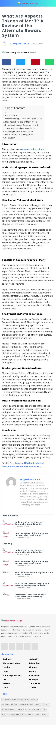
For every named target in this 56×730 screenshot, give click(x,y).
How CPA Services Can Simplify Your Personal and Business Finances (32, 585)
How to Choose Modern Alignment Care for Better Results (34, 574)
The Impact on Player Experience (20, 128)
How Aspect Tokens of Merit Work (21, 122)
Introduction (11, 115)
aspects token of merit (34, 149)
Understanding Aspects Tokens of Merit (23, 118)
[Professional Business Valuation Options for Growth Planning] (8, 597)
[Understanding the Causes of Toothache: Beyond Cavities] (8, 524)
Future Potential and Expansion (19, 134)
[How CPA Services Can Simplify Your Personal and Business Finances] (8, 586)
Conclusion (10, 138)
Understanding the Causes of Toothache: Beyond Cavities (29, 523)
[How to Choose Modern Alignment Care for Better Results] (8, 575)
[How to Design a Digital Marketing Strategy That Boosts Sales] (8, 535)
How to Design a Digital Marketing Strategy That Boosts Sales (31, 534)
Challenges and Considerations (19, 131)
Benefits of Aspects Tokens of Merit (21, 125)
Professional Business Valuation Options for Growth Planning (30, 596)
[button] (6, 62)
